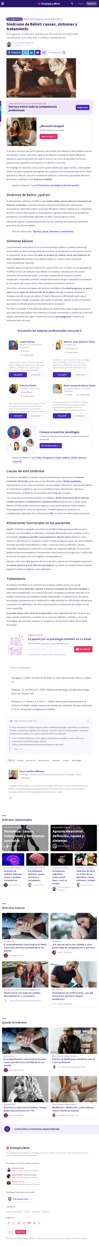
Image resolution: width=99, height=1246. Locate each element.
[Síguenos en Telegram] (34, 1223)
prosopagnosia (63, 316)
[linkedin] (31, 52)
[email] (38, 52)
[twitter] (25, 52)
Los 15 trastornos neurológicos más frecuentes (55, 185)
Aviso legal (65, 1238)
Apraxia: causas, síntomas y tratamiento (53, 231)
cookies (83, 1238)
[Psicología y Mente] (49, 3)
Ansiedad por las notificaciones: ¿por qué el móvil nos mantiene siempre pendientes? (72, 996)
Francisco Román (28, 385)
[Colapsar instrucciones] (87, 721)
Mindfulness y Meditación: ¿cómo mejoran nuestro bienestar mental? (73, 1109)
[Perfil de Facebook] (11, 798)
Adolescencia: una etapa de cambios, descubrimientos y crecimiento (22, 994)
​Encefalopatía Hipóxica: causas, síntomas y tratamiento (36, 875)
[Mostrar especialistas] (7, 1129)
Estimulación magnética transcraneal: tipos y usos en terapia (59, 877)
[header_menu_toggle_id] (2, 3)
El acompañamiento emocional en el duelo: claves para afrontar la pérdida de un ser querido (25, 947)
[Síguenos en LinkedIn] (19, 1223)
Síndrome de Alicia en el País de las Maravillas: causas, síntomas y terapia (85, 875)
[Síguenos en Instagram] (24, 1223)
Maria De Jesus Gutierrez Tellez (79, 341)
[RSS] (39, 1223)
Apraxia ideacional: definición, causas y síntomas (68, 836)
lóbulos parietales (72, 481)
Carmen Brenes (27, 341)
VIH (51, 513)
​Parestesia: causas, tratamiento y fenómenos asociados (24, 836)
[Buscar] (72, 3)
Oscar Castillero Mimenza (23, 43)
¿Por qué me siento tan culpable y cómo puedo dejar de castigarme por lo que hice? (73, 946)
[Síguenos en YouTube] (29, 1223)
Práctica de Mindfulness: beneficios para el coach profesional (73, 1061)
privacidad (75, 1238)
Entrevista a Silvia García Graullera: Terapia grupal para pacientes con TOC (25, 1109)
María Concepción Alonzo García (79, 385)
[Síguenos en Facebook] (8, 1223)
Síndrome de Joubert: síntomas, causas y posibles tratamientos (13, 875)
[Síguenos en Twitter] (14, 1223)
